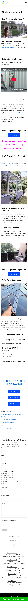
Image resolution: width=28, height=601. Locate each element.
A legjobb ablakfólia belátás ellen (9, 419)
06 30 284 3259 (14, 537)
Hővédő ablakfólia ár (6, 425)
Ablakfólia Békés (12, 558)
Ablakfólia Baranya (12, 553)
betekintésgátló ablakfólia (8, 47)
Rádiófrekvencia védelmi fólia (11, 482)
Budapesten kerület (6, 495)
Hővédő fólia (6, 479)
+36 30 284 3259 (14, 135)
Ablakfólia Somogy (12, 575)
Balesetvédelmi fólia (8, 477)
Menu (25, 2)
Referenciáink (14, 403)
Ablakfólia (5, 2)
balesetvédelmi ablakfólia (9, 214)
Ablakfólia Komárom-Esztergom (12, 565)
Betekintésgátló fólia (8, 475)
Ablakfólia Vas (12, 580)
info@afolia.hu (14, 397)
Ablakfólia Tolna (12, 579)
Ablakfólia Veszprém (12, 582)
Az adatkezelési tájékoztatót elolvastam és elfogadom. (15, 525)
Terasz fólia (6, 484)
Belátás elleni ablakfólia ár (7, 428)
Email (2, 455)
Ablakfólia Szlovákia (14, 586)
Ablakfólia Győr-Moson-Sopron (12, 568)
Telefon (3, 463)
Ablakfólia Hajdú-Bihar (12, 570)
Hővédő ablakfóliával (7, 163)
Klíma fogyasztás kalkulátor (7, 422)
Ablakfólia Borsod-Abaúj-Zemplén (12, 556)
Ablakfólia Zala (12, 584)
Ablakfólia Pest (12, 573)
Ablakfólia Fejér (12, 561)
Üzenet (3, 503)
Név (2, 448)
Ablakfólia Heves (12, 572)
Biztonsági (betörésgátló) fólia (11, 473)
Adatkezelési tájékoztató (8, 520)
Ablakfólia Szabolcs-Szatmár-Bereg (12, 577)
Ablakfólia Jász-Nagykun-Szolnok (12, 563)
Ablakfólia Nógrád (12, 566)
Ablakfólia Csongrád (12, 559)
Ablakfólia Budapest (14, 551)
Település (4, 487)
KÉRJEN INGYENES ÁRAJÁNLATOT (14, 382)
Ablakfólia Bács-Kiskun (12, 554)
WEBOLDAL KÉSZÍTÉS (14, 596)
